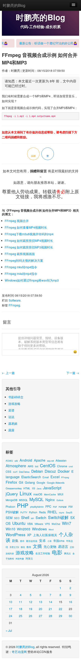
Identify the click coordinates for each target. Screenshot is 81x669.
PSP (55, 506)
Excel (55, 476)
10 (10, 602)
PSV (70, 506)
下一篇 (72, 373)
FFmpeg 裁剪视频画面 (20, 254)
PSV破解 (12, 512)
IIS (33, 488)
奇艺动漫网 (19, 652)
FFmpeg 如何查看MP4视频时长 (26, 227)
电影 (57, 552)
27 (40, 616)
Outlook (60, 500)
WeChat (56, 524)
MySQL (36, 499)
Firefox (11, 482)
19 (30, 609)
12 (30, 602)
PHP (22, 505)
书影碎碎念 (15, 397)
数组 (29, 546)
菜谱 (11, 410)
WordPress (15, 534)
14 (50, 602)
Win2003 (23, 529)
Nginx (50, 499)
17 (10, 609)
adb (16, 460)
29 (60, 616)
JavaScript (52, 487)
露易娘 (12, 423)
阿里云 (29, 558)
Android (26, 459)
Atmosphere (16, 465)
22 (60, 609)
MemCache (50, 494)
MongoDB (11, 500)
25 (20, 616)
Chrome (62, 466)
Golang (30, 482)
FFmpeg (14, 305)
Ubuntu (18, 523)
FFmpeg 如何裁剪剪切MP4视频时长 (29, 240)
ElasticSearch (31, 476)
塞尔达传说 (31, 540)
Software (15, 300)
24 (10, 616)
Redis (42, 512)
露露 (11, 430)
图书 (22, 541)
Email (46, 477)
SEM (9, 517)
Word (51, 529)
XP (29, 535)
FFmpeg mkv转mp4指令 (21, 267)
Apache (39, 460)
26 (30, 616)
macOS (37, 494)
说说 (11, 417)
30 (70, 616)
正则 (72, 547)
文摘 (37, 546)
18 (20, 609)
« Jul (9, 630)
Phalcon (10, 506)
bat (36, 466)
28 (50, 616)
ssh (32, 518)
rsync (61, 512)
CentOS (47, 465)
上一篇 (8, 373)
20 (40, 609)
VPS (47, 524)
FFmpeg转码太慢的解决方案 (24, 260)
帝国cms (58, 540)
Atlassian (61, 460)
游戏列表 (10, 553)
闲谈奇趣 (20, 558)
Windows (39, 528)
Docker (64, 471)
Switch (41, 517)
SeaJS (69, 512)
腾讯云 (67, 553)
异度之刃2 (14, 546)
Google (41, 482)
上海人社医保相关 (45, 535)
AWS (30, 466)
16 (70, 602)
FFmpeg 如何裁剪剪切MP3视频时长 (29, 247)
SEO (16, 518)
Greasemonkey (14, 488)
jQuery (12, 494)
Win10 (10, 528)
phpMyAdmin (37, 506)
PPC (48, 506)
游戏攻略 (14, 403)
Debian (37, 471)
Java (39, 488)
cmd (71, 466)
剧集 (15, 540)
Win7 (66, 523)
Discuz (50, 471)
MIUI (60, 494)
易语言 (63, 546)
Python (33, 512)
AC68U (9, 460)
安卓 (42, 540)
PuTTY (23, 512)
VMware (38, 524)
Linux (26, 493)
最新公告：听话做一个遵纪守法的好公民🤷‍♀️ (45, 43)
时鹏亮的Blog (14, 5)
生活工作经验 (42, 553)
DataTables (24, 471)
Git (21, 482)
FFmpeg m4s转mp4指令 (21, 273)
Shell (25, 517)
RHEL (52, 511)
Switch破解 (58, 517)
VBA (30, 524)
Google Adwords (55, 482)
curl (15, 471)
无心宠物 (50, 546)
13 (40, 602)
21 (50, 609)
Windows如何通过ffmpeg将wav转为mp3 (32, 280)
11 (20, 602)
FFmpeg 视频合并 (17, 221)
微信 (23, 546)
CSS (8, 471)
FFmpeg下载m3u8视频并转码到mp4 (29, 234)
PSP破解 (63, 506)
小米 (49, 540)
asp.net (50, 460)
